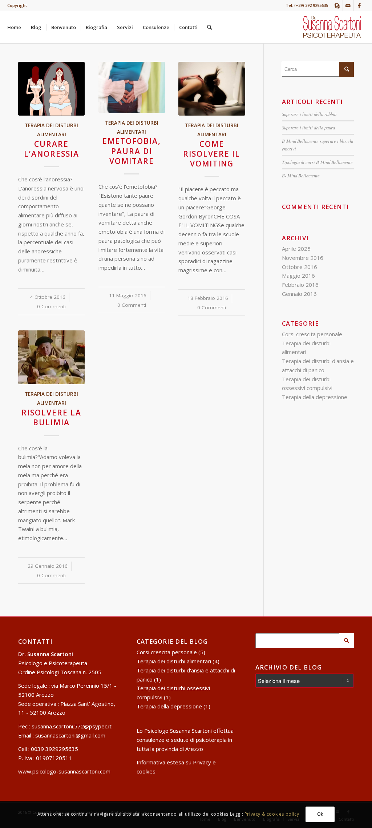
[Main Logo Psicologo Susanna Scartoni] (332, 27)
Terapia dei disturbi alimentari (174, 661)
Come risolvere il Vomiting (211, 154)
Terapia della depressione (314, 397)
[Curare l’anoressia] (51, 89)
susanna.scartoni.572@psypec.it (72, 726)
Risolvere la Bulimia (51, 417)
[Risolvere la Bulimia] (51, 357)
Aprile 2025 (296, 248)
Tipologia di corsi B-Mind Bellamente (317, 162)
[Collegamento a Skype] (337, 5)
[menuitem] (17, 5)
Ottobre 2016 (299, 266)
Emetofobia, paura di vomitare (131, 151)
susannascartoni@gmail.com (70, 735)
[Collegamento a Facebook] (359, 5)
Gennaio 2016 (299, 293)
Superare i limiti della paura (308, 127)
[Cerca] (209, 27)
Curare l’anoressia (51, 149)
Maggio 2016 (298, 275)
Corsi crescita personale (312, 334)
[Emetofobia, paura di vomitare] (131, 87)
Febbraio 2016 (300, 284)
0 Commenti (51, 306)
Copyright (17, 5)
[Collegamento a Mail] (348, 5)
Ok (320, 814)
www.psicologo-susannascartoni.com (64, 771)
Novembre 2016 (302, 257)
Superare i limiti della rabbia (309, 114)
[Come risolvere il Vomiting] (211, 89)
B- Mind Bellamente (301, 175)
